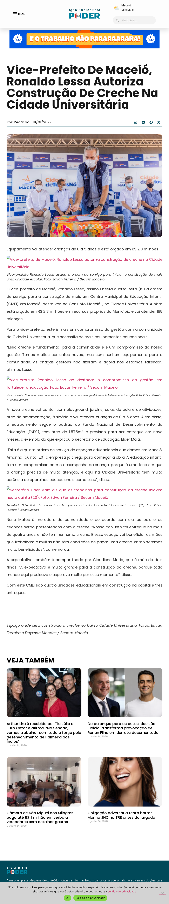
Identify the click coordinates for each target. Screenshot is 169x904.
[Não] (162, 893)
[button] (136, 122)
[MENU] (15, 14)
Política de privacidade (90, 897)
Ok (67, 897)
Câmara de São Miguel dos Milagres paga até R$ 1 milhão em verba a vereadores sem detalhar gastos (40, 817)
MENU (21, 14)
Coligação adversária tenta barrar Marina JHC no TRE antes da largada (121, 815)
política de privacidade (122, 891)
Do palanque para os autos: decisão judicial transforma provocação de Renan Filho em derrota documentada (123, 728)
